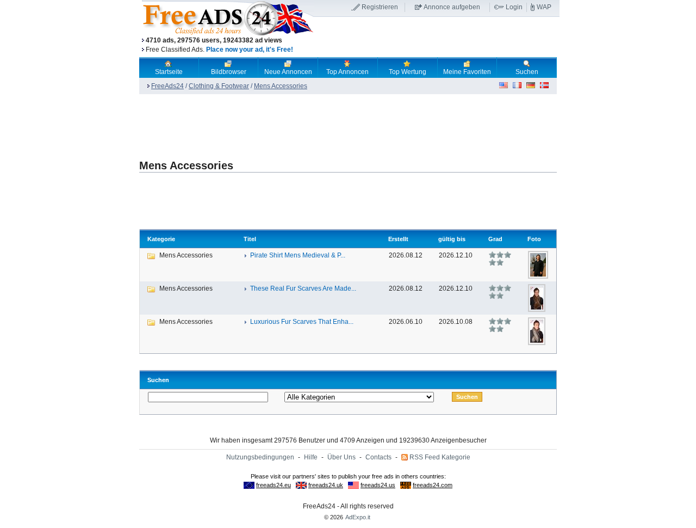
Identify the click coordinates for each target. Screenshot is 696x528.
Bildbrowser (228, 72)
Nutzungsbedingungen (260, 457)
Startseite (169, 72)
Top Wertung (407, 72)
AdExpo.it (357, 517)
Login (514, 7)
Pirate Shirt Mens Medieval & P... (297, 255)
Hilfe (311, 457)
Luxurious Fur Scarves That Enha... (301, 322)
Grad (495, 239)
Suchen (526, 72)
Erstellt (398, 239)
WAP (544, 7)
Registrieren (380, 7)
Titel (250, 239)
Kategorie (161, 239)
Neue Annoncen (288, 72)
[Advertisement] (437, 37)
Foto (534, 239)
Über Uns (341, 457)
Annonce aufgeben (452, 7)
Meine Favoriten (467, 72)
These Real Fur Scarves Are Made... (303, 288)
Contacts (378, 457)
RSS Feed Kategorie (439, 457)
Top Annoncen (347, 72)
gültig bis (451, 239)
